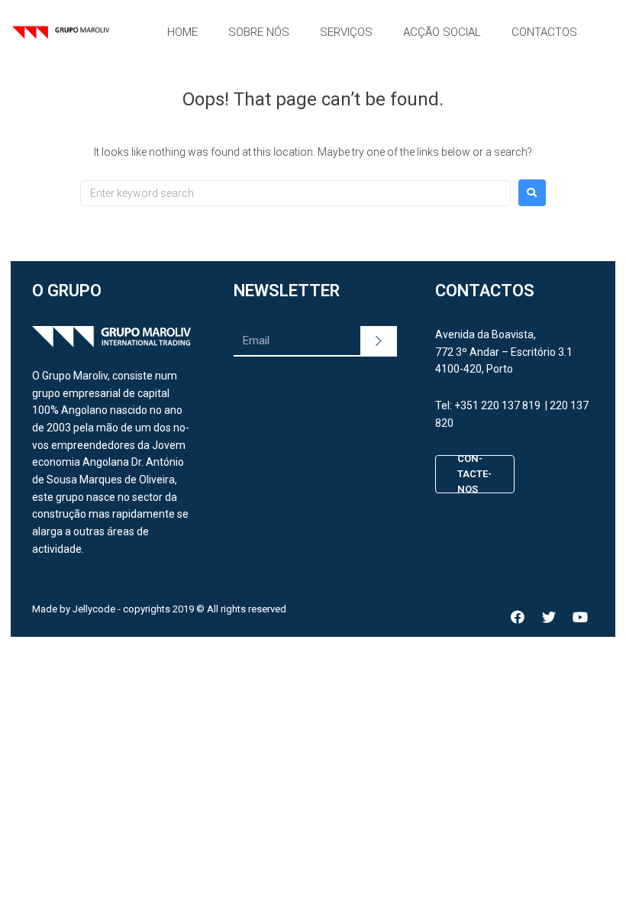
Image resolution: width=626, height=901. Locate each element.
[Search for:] (295, 193)
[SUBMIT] (378, 341)
